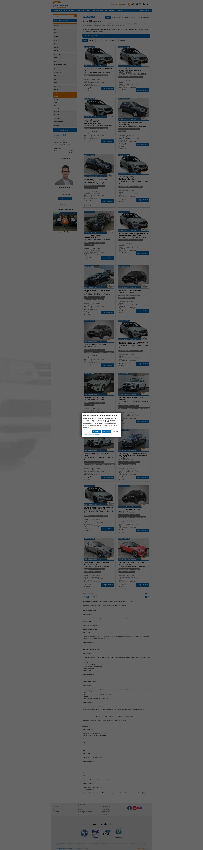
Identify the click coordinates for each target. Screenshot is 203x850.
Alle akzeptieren (96, 431)
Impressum (97, 434)
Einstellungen (116, 431)
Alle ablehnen (106, 431)
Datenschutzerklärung (88, 434)
